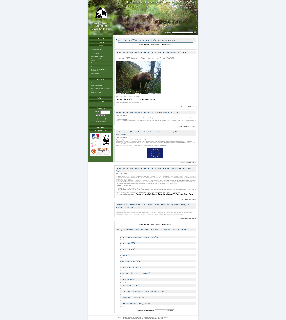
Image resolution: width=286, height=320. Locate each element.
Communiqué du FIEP (130, 261)
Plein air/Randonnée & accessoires (100, 88)
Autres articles (95, 73)
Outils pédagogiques (96, 85)
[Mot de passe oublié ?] (101, 121)
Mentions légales (122, 317)
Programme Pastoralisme (98, 62)
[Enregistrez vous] (101, 118)
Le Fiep (101, 42)
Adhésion (100, 98)
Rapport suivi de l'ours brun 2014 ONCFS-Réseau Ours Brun (165, 194)
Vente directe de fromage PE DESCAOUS (98, 70)
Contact (101, 101)
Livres (93, 83)
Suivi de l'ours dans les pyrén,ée (135, 303)
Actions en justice (128, 249)
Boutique (100, 79)
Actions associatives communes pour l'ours (140, 237)
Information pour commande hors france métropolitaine (100, 91)
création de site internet (137, 318)
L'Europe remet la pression (166, 112)
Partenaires (94, 67)
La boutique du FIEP (130, 285)
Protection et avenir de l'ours (133, 297)
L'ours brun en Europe (130, 267)
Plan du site (135, 317)
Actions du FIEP (128, 243)
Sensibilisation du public (97, 56)
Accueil (101, 39)
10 (159, 44)
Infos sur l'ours (95, 53)
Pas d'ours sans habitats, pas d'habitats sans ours (143, 291)
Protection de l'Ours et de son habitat (133, 52)
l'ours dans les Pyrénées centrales (136, 273)
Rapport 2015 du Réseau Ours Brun (170, 52)
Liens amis (101, 127)
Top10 (129, 317)
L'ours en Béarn (127, 279)
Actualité (100, 45)
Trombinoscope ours (96, 49)
